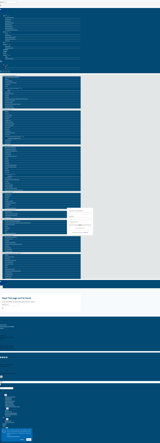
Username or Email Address (76, 210)
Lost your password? (80, 228)
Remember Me (74, 222)
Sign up (86, 232)
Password (71, 216)
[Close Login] (1, 382)
